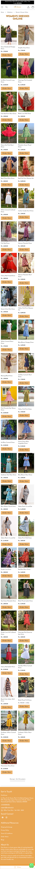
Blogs (2, 840)
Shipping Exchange (6, 827)
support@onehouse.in (7, 807)
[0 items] (33, 7)
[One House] (17, 7)
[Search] (6, 7)
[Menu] (2, 7)
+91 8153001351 (5, 804)
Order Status (4, 836)
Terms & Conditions (7, 833)
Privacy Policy (5, 830)
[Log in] (28, 7)
